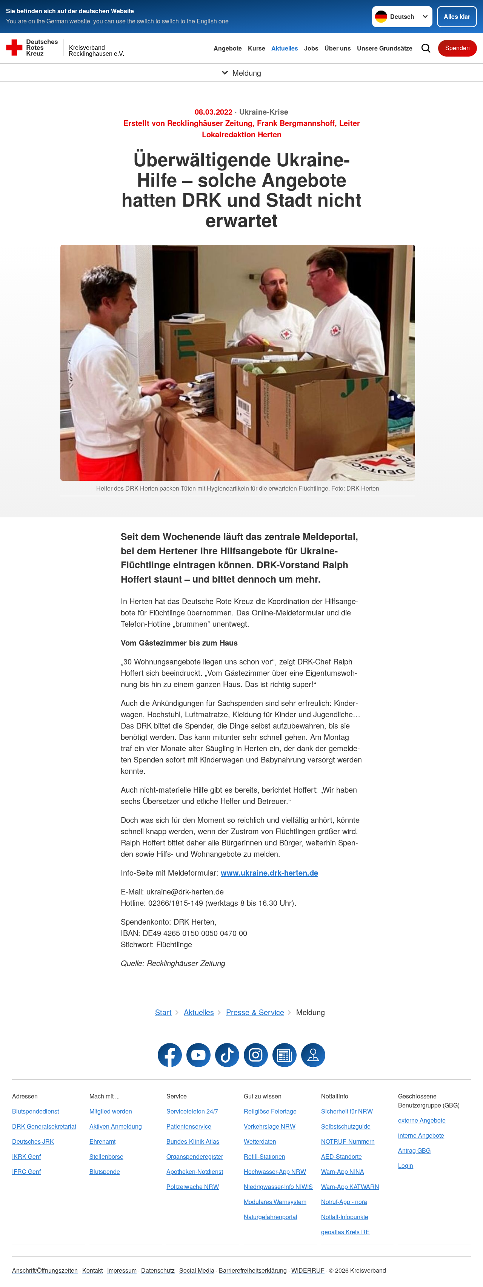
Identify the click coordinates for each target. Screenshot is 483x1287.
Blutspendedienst (35, 1111)
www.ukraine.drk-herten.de (269, 872)
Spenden (457, 47)
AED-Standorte (341, 1156)
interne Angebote (421, 1135)
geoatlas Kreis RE (345, 1231)
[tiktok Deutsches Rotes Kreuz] (227, 1055)
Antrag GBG (414, 1150)
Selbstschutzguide (346, 1126)
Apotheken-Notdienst (194, 1171)
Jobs (311, 48)
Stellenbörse (106, 1156)
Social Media (196, 1270)
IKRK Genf (26, 1156)
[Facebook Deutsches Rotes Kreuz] (170, 1055)
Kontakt (92, 1270)
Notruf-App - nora (344, 1201)
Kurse (256, 48)
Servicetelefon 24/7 (192, 1111)
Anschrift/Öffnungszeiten (45, 1270)
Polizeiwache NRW (192, 1186)
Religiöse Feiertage (270, 1111)
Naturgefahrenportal (270, 1216)
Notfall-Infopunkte (344, 1216)
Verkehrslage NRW (269, 1126)
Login (405, 1165)
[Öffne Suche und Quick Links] (426, 48)
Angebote (228, 48)
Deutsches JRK (33, 1141)
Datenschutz (158, 1270)
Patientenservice (188, 1126)
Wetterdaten (260, 1141)
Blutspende (104, 1171)
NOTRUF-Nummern (348, 1141)
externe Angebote (422, 1120)
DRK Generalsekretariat (44, 1126)
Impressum (122, 1270)
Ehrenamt (102, 1141)
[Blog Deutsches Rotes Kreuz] (284, 1055)
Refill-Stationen (264, 1156)
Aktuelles (284, 48)
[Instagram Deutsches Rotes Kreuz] (256, 1055)
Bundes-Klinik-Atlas (192, 1141)
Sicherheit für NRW (347, 1111)
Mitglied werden (110, 1111)
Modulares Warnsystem (275, 1201)
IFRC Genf (26, 1171)
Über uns (338, 48)
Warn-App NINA (342, 1171)
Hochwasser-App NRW (275, 1171)
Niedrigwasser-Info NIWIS (278, 1186)
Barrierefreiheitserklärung (253, 1270)
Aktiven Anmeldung (115, 1126)
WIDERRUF (308, 1270)
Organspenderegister (194, 1156)
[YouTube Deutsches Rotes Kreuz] (198, 1055)
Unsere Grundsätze (384, 48)
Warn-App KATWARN (350, 1186)
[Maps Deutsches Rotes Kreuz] (313, 1055)
